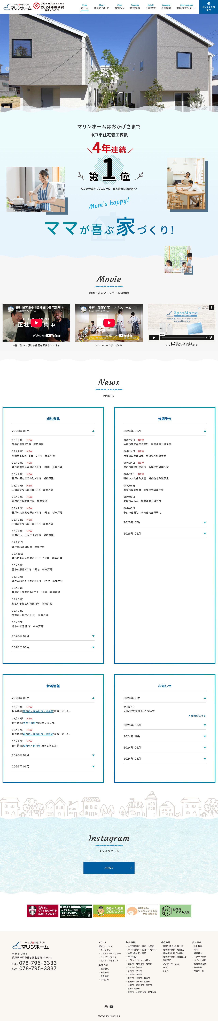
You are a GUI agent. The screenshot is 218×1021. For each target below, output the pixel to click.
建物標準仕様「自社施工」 (175, 957)
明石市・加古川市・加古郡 (38, 711)
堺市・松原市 (30, 722)
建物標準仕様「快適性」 (174, 953)
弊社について (101, 7)
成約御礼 (105, 969)
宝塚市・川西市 (135, 974)
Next (211, 68)
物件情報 (135, 7)
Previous (7, 68)
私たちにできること (110, 961)
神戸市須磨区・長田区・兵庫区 (142, 950)
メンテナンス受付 (208, 8)
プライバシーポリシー (111, 954)
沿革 (196, 950)
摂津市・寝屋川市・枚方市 (140, 985)
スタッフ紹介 (200, 957)
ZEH (165, 967)
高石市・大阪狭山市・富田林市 (142, 992)
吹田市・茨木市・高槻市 (139, 982)
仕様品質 (151, 7)
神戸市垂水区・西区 (137, 953)
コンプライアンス (109, 957)
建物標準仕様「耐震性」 (174, 950)
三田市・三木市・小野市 (139, 960)
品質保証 (167, 960)
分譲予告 (105, 973)
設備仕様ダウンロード (173, 946)
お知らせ (120, 7)
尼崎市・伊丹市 (32, 745)
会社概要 (198, 946)
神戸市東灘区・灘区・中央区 (141, 946)
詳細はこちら (198, 715)
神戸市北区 (133, 957)
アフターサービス (171, 964)
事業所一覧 (199, 971)
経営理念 (198, 953)
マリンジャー (107, 950)
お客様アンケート (187, 7)
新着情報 (105, 976)
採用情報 (198, 967)
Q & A (166, 971)
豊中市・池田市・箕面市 (139, 978)
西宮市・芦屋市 (135, 967)
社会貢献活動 (200, 964)
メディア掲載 (200, 960)
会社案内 (166, 7)
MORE (109, 868)
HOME (102, 942)
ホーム (85, 7)
